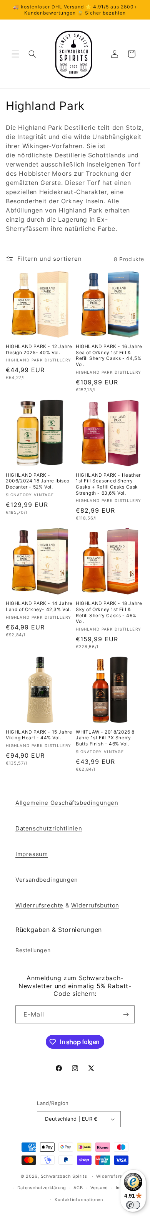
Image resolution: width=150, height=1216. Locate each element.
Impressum (31, 854)
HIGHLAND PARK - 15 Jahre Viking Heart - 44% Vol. (39, 735)
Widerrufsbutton (95, 905)
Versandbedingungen (46, 879)
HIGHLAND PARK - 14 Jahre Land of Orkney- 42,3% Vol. (39, 606)
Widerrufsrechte (39, 905)
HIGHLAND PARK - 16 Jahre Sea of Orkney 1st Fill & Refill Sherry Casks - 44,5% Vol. (109, 355)
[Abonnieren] (125, 1014)
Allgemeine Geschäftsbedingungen (66, 802)
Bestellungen (32, 950)
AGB (78, 1187)
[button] (15, 54)
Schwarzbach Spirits (64, 1176)
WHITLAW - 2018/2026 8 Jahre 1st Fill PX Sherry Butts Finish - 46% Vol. (105, 738)
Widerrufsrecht (113, 1176)
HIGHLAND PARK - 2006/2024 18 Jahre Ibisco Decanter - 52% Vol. (38, 481)
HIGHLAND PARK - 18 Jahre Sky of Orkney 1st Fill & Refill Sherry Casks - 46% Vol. (109, 612)
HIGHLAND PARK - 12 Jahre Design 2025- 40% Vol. (39, 349)
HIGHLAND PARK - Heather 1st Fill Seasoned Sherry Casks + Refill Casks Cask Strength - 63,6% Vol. (108, 484)
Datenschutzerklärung (41, 1187)
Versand (99, 1187)
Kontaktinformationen (79, 1199)
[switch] (133, 1205)
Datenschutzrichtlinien (48, 828)
